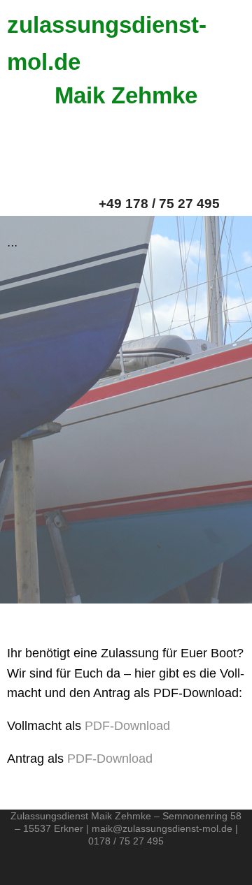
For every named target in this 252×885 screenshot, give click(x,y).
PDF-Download (127, 726)
